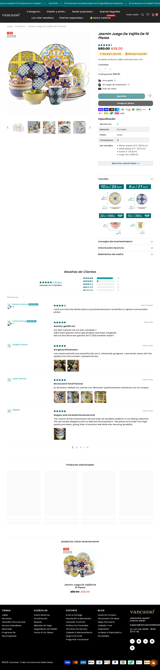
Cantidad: (103, 65)
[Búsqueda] (142, 14)
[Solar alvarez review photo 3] (87, 397)
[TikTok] (152, 641)
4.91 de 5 (57, 282)
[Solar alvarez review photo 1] (60, 397)
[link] (24, 519)
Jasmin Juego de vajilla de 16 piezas (80, 586)
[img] (60, 305)
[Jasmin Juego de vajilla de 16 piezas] (80, 565)
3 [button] (80, 447)
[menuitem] (34, 13)
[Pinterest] (145, 641)
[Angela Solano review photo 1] (60, 366)
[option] (49, 74)
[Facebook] (132, 641)
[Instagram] (138, 641)
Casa (9, 26)
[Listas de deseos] (147, 14)
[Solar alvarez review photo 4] (100, 397)
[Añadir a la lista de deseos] (150, 96)
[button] (9, 74)
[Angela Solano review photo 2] (73, 366)
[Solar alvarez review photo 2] (73, 397)
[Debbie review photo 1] (60, 434)
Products (20, 26)
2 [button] (76, 447)
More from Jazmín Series (124, 163)
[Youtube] (132, 648)
